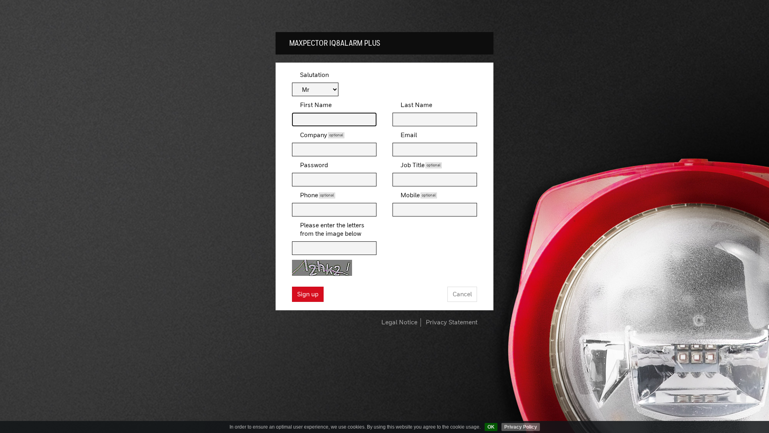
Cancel (462, 294)
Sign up (307, 294)
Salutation (314, 75)
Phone (317, 195)
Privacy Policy (520, 427)
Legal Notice (399, 323)
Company (321, 135)
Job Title (421, 165)
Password (314, 165)
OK (491, 427)
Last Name (416, 105)
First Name (316, 105)
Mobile (418, 195)
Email (409, 135)
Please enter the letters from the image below (332, 230)
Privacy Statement (451, 323)
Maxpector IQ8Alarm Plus (334, 43)
